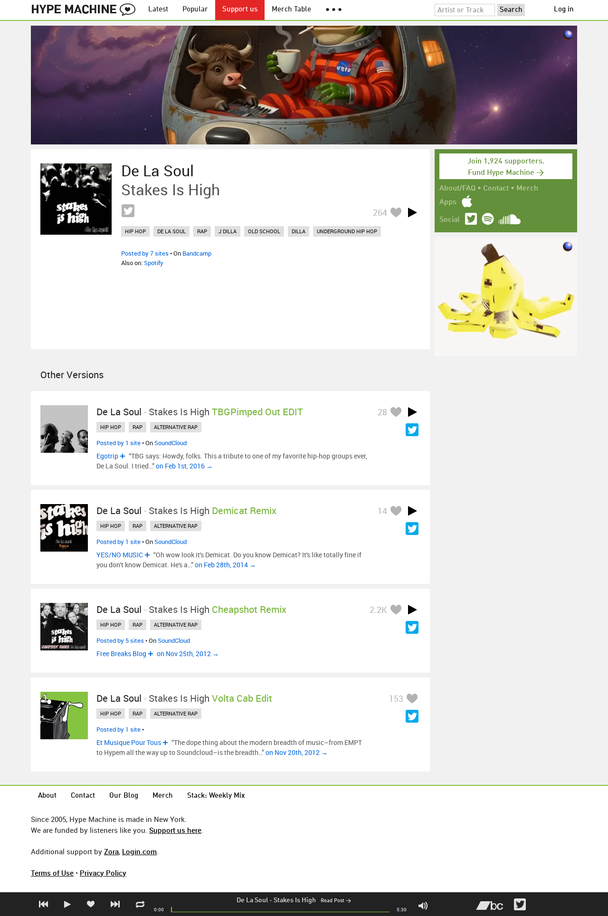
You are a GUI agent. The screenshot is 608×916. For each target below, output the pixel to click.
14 (382, 510)
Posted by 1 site (118, 443)
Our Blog (123, 796)
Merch (527, 188)
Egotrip (107, 455)
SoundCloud (170, 443)
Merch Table (291, 9)
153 (396, 698)
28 (382, 412)
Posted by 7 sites (145, 253)
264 (380, 212)
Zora (111, 851)
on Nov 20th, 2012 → (297, 752)
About (47, 796)
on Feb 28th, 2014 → (225, 564)
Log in (564, 9)
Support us (239, 9)
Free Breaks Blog (121, 653)
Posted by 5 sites (120, 640)
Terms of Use (52, 873)
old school (264, 231)
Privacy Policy (103, 873)
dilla (298, 231)
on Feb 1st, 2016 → (184, 465)
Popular (195, 9)
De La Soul (252, 900)
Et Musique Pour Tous (128, 742)
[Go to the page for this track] (76, 199)
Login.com (139, 851)
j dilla (227, 231)
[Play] (412, 212)
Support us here (175, 830)
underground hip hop (347, 231)
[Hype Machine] (86, 10)
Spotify (153, 262)
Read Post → (336, 901)
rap (202, 231)
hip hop (135, 231)
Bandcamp (196, 253)
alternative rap (176, 426)
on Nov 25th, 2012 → (188, 653)
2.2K (378, 609)
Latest (158, 9)
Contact (496, 188)
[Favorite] (395, 212)
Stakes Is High (295, 900)
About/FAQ (457, 188)
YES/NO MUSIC (119, 554)
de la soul (171, 231)
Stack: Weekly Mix (216, 796)
